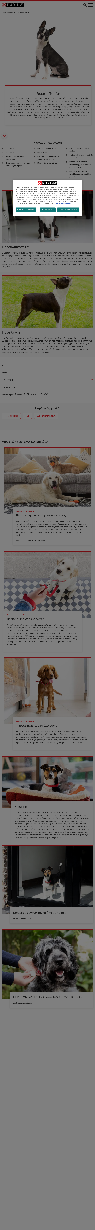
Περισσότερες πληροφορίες (64, 203)
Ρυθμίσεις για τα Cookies (26, 209)
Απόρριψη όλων (47, 209)
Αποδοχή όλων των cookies (68, 209)
